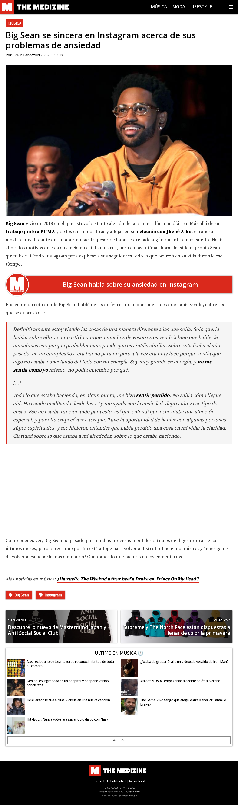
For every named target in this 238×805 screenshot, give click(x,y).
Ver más (119, 740)
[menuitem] (159, 7)
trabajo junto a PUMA (30, 232)
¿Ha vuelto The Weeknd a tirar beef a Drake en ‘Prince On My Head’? (128, 579)
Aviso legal (137, 781)
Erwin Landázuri (26, 54)
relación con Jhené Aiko (164, 232)
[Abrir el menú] (231, 7)
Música (14, 23)
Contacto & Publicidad (109, 781)
